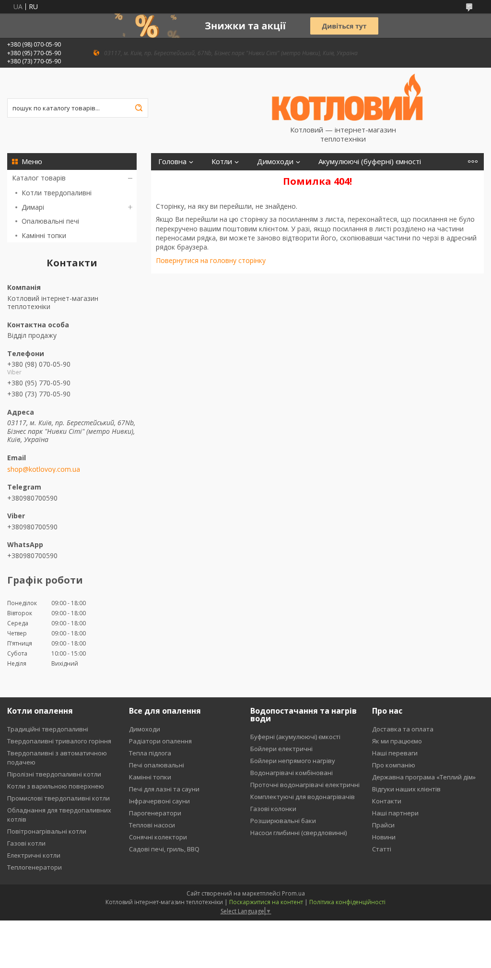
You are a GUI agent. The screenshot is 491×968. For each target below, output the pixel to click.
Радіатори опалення (160, 741)
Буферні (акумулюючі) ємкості (295, 736)
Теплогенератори (34, 867)
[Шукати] (138, 108)
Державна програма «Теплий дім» (424, 777)
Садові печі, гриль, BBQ (164, 849)
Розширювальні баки (283, 820)
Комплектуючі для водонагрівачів (302, 796)
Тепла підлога (150, 753)
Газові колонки (273, 808)
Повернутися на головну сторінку (211, 260)
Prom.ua (293, 893)
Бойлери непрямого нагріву (292, 760)
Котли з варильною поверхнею (55, 786)
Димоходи (275, 161)
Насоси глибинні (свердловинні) (298, 832)
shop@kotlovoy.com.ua (43, 469)
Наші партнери (395, 813)
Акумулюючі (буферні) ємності (369, 161)
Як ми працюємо (397, 741)
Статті (381, 849)
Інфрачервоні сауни (159, 801)
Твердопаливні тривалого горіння (59, 741)
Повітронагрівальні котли (46, 831)
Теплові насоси (152, 825)
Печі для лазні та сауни (164, 789)
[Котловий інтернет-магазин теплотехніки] (347, 96)
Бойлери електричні (281, 748)
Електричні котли (33, 855)
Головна (172, 161)
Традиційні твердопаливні (47, 729)
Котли (221, 161)
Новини (384, 837)
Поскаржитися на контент (266, 902)
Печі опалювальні (156, 765)
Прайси (383, 825)
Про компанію (393, 765)
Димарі (33, 207)
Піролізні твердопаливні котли (54, 774)
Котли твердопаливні (57, 192)
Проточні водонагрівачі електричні (305, 784)
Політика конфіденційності (347, 902)
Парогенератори (155, 813)
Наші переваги (395, 753)
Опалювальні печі (50, 221)
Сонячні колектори (158, 837)
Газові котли (26, 843)
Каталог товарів (39, 177)
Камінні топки (44, 235)
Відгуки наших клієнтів (406, 789)
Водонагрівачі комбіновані (291, 772)
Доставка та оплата (402, 729)
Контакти (386, 801)
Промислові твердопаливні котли (58, 798)
